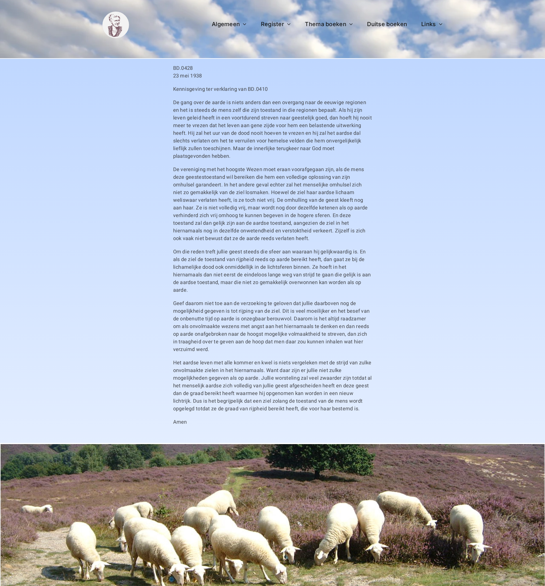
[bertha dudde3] (115, 14)
